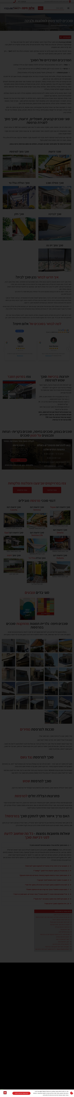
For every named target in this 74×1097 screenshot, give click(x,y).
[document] (37, 548)
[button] (5, 1092)
